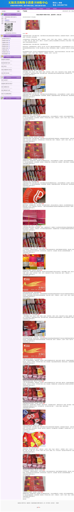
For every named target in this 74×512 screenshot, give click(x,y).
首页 (21, 8)
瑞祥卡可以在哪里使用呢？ (6, 93)
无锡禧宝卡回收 (5, 48)
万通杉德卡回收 (5, 44)
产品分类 (34, 8)
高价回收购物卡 (5, 53)
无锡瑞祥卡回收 (5, 40)
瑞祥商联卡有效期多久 (5, 59)
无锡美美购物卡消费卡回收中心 (29, 74)
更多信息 (24, 499)
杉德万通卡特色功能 (5, 73)
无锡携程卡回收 (5, 42)
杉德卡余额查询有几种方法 (6, 69)
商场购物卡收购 (5, 46)
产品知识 (41, 8)
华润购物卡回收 (5, 51)
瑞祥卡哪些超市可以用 (5, 90)
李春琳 (57, 503)
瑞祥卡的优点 (4, 66)
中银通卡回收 (4, 50)
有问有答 (48, 8)
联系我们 (55, 8)
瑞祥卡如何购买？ (4, 80)
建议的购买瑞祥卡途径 (5, 62)
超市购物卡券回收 (5, 38)
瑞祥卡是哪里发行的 (5, 86)
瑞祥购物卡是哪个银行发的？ (7, 83)
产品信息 (28, 8)
